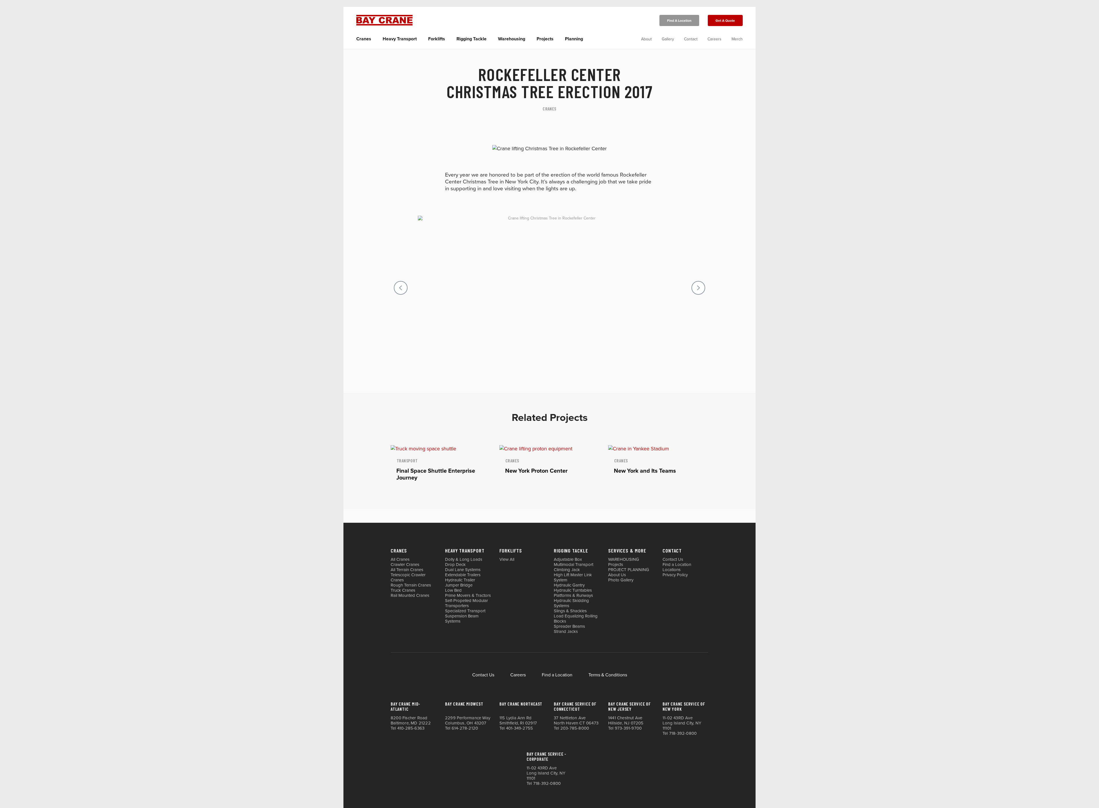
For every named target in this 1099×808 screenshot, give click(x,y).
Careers (714, 39)
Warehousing (511, 39)
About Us (617, 574)
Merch (737, 39)
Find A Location (679, 21)
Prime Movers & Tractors (468, 595)
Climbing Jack (567, 569)
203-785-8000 (574, 728)
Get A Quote (725, 21)
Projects (545, 39)
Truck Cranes (403, 590)
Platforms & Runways (573, 595)
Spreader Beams (569, 626)
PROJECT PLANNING (628, 569)
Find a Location (677, 564)
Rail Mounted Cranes (410, 595)
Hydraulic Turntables (573, 590)
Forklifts (436, 39)
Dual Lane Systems (463, 569)
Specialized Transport (465, 610)
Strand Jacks (566, 631)
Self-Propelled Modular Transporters (466, 603)
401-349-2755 (519, 728)
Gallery (668, 39)
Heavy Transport (400, 39)
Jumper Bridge (459, 585)
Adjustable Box (568, 559)
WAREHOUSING (623, 559)
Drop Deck (455, 564)
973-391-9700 (628, 728)
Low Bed (453, 590)
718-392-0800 (683, 733)
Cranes (363, 39)
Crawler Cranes (405, 564)
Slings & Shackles (570, 610)
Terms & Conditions (607, 675)
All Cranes (400, 559)
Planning (574, 39)
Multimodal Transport (573, 564)
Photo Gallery (620, 580)
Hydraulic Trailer (460, 580)
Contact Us (673, 559)
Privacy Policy (675, 574)
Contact (690, 39)
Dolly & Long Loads (463, 559)
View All (506, 559)
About (646, 39)
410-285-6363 (410, 728)
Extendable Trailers (463, 574)
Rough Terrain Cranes (411, 585)
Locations (672, 569)
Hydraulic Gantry (569, 585)
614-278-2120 (465, 728)
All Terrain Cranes (407, 569)
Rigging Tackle (471, 39)
